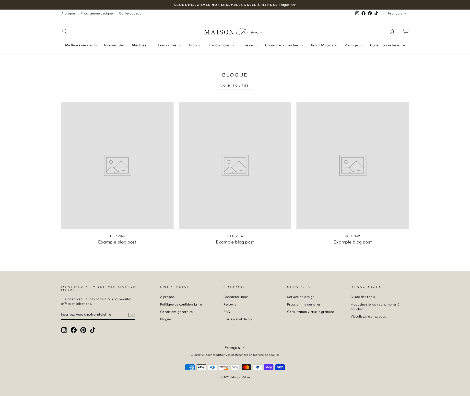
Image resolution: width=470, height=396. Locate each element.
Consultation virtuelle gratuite (310, 311)
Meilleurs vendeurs (81, 45)
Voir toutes (235, 85)
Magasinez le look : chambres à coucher (375, 306)
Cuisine (247, 45)
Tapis (193, 45)
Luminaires (167, 45)
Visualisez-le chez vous (368, 316)
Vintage (352, 45)
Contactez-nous (235, 296)
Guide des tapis (363, 296)
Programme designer (97, 13)
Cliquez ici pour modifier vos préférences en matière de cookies (235, 355)
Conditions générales (176, 311)
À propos (68, 13)
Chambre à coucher (282, 45)
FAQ (226, 311)
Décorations (219, 45)
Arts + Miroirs (322, 45)
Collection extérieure (387, 45)
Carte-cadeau (130, 13)
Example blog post (117, 242)
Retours (229, 304)
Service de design (301, 296)
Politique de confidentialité (181, 304)
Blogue (165, 319)
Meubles (139, 45)
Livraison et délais (237, 319)
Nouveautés (114, 45)
